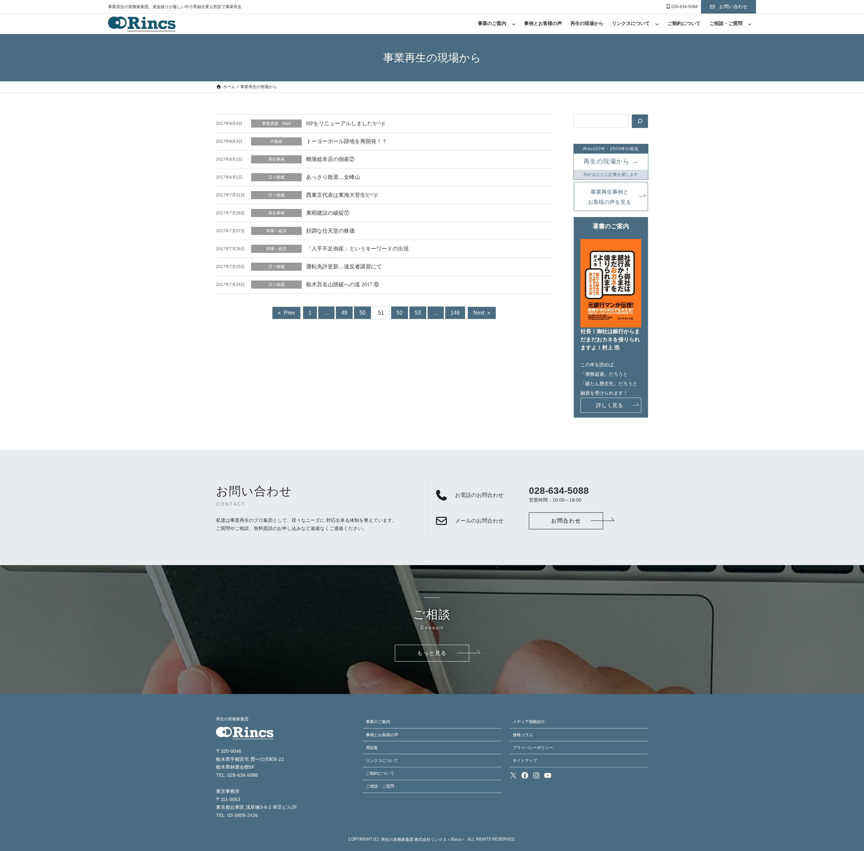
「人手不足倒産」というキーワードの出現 (357, 248)
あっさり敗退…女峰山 (333, 177)
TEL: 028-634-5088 (237, 775)
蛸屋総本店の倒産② (330, 159)
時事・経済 (276, 231)
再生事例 (276, 159)
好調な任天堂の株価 (330, 231)
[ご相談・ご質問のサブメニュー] (750, 24)
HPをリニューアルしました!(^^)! (345, 123)
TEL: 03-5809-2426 (237, 815)
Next (481, 313)
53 (418, 313)
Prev (286, 313)
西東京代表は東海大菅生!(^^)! (342, 195)
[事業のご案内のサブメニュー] (514, 24)
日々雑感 (276, 177)
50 (362, 313)
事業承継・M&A (276, 124)
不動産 (276, 141)
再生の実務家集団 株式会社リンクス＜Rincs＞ (423, 839)
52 (400, 313)
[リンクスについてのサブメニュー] (657, 24)
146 (455, 313)
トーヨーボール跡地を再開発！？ (346, 141)
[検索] (640, 121)
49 (344, 313)
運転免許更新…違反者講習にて (344, 266)
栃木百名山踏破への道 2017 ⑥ (342, 284)
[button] (728, 7)
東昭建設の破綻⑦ (327, 213)
